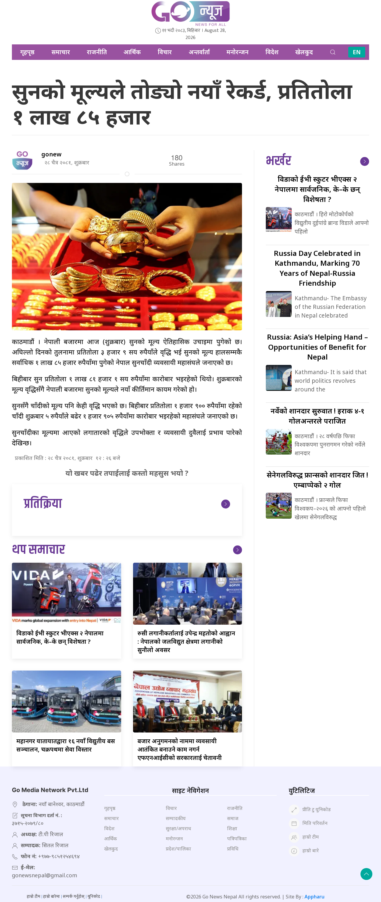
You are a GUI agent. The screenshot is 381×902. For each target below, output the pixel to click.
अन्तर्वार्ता (199, 52)
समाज (232, 818)
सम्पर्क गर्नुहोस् (74, 896)
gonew (51, 154)
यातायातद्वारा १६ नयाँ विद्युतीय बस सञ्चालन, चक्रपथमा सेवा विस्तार (65, 745)
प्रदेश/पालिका (178, 848)
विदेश (272, 52)
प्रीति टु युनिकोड (316, 809)
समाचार (60, 52)
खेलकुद (304, 52)
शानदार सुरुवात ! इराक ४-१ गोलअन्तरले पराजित (317, 416)
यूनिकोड (94, 896)
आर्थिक (132, 52)
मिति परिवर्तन (314, 823)
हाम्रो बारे (310, 850)
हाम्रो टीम (310, 836)
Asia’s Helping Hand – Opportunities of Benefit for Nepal (317, 347)
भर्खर (278, 161)
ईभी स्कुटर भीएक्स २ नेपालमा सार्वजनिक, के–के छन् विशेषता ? (60, 637)
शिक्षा (232, 828)
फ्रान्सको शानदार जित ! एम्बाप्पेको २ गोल (317, 480)
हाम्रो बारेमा (51, 896)
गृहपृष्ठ (27, 52)
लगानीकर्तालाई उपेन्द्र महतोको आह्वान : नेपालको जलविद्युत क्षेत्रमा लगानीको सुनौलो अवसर (186, 641)
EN (357, 52)
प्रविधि (232, 848)
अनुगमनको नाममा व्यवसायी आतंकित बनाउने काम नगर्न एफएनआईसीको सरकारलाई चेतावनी (180, 749)
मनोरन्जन (238, 52)
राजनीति (97, 52)
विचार (165, 52)
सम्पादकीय (176, 818)
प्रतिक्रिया (43, 504)
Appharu (314, 896)
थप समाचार (38, 550)
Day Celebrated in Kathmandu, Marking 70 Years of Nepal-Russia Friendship (317, 268)
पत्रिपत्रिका (237, 838)
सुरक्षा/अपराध (178, 828)
